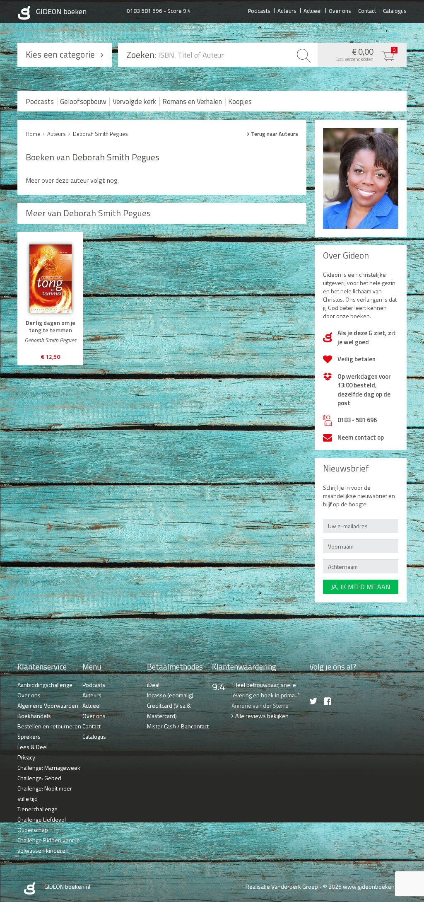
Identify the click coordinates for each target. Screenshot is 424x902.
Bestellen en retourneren (49, 726)
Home (33, 134)
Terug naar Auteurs (274, 134)
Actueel (313, 10)
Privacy (26, 757)
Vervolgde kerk (134, 101)
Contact (367, 10)
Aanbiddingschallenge (44, 684)
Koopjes (240, 101)
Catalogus (395, 10)
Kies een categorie (60, 54)
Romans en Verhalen (192, 101)
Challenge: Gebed (39, 778)
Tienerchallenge (37, 809)
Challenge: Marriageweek (48, 767)
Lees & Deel (32, 746)
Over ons (340, 10)
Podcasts (259, 10)
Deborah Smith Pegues (100, 134)
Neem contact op (360, 437)
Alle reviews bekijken (262, 715)
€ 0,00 (365, 54)
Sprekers (29, 736)
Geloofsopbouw (83, 101)
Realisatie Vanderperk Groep (282, 886)
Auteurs (286, 10)
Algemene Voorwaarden (47, 705)
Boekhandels (34, 715)
